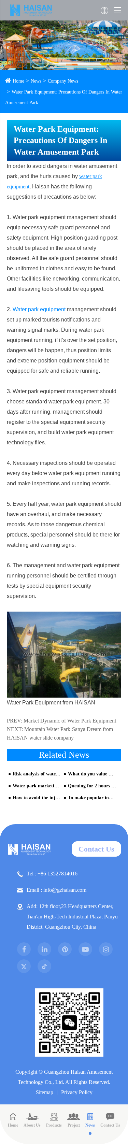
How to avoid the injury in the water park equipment (37, 797)
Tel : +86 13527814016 (52, 873)
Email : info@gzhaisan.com (56, 890)
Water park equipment (39, 309)
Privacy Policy (77, 1092)
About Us (32, 1125)
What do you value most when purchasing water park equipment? (92, 773)
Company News (63, 81)
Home (18, 81)
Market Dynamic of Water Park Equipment (70, 721)
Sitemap (44, 1092)
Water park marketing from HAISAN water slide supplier (37, 785)
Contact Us (96, 849)
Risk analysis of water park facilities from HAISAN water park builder (37, 773)
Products (54, 1125)
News (36, 81)
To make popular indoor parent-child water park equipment (92, 797)
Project (74, 1125)
